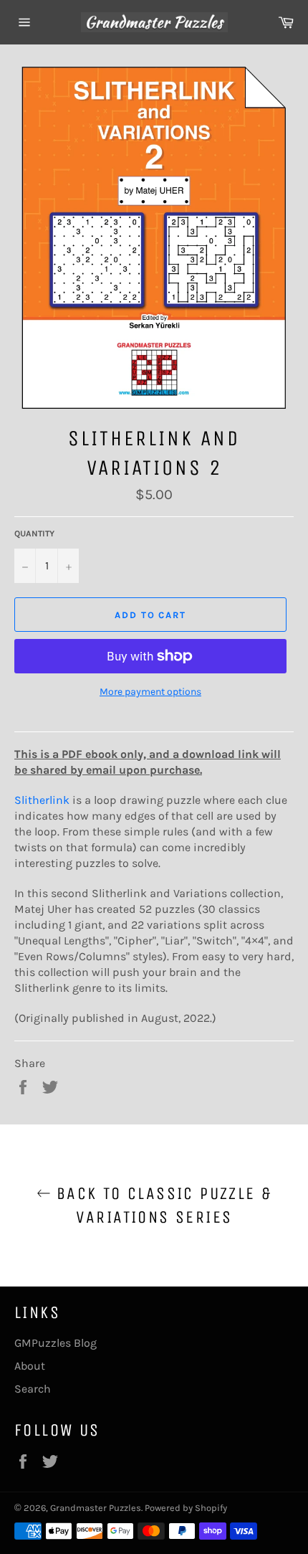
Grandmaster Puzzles (95, 1507)
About (29, 1366)
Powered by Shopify (186, 1507)
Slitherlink (41, 800)
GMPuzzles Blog (55, 1343)
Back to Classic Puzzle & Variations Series (161, 1205)
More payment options (150, 692)
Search (32, 1389)
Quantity (34, 534)
